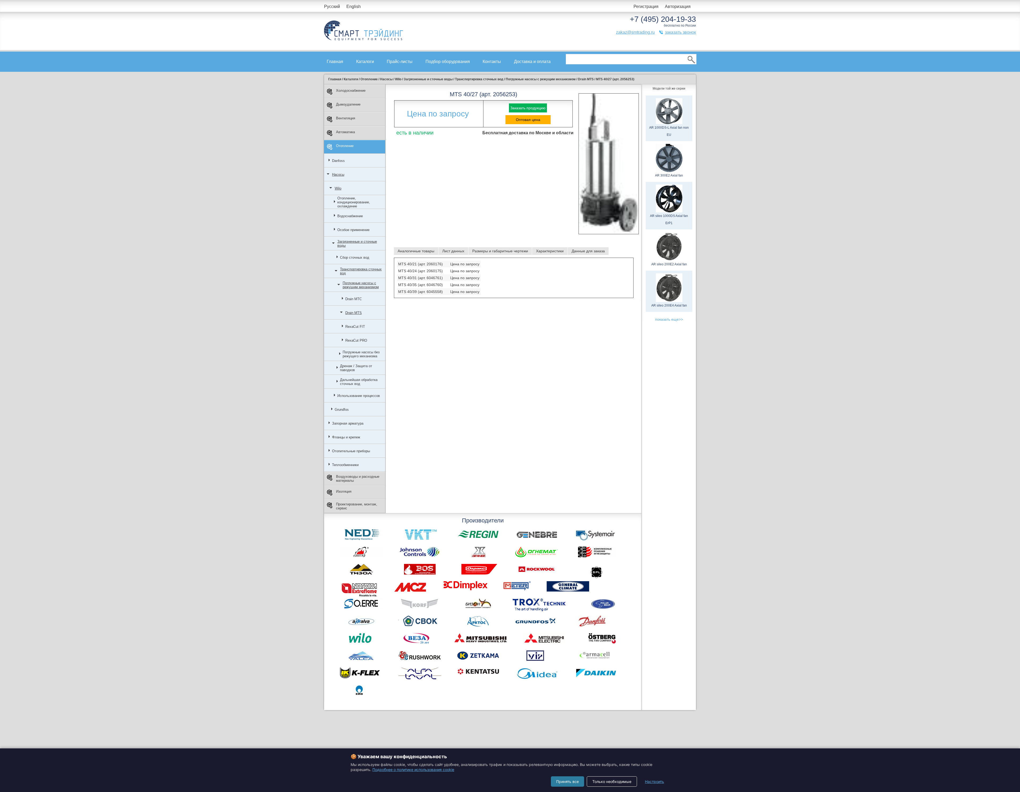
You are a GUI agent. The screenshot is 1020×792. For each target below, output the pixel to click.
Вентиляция (345, 118)
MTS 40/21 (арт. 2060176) (420, 264)
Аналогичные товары (416, 251)
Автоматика (345, 132)
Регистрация (646, 6)
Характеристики (550, 251)
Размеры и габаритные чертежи (500, 251)
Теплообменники (345, 465)
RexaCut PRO (356, 340)
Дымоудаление (348, 104)
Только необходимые (611, 781)
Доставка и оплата (532, 61)
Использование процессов (358, 396)
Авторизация (678, 6)
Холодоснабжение (351, 91)
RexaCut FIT (355, 327)
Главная (335, 61)
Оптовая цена (528, 120)
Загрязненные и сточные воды (357, 244)
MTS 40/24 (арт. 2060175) (420, 271)
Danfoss (338, 161)
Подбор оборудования (448, 61)
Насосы (338, 175)
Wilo (338, 188)
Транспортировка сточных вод (361, 271)
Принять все (567, 781)
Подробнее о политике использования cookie (413, 769)
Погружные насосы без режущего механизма (361, 354)
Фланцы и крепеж (346, 437)
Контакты (492, 61)
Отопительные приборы (351, 451)
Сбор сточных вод (354, 257)
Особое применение (353, 230)
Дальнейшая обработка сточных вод (358, 382)
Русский (332, 6)
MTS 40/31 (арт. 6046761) (420, 278)
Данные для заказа (588, 251)
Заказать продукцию (528, 108)
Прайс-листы (400, 61)
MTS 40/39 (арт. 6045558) (420, 292)
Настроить (654, 781)
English (353, 6)
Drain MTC (353, 299)
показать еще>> (669, 319)
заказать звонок (680, 32)
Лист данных (453, 251)
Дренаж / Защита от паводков (356, 368)
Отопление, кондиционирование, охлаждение (353, 202)
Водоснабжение (350, 216)
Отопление (345, 146)
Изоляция (343, 491)
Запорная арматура (347, 423)
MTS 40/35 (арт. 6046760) (420, 285)
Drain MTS (353, 313)
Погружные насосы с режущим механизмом (361, 285)
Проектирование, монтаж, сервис (356, 506)
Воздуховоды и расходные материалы (357, 479)
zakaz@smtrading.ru (635, 32)
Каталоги (365, 61)
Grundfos (342, 410)
